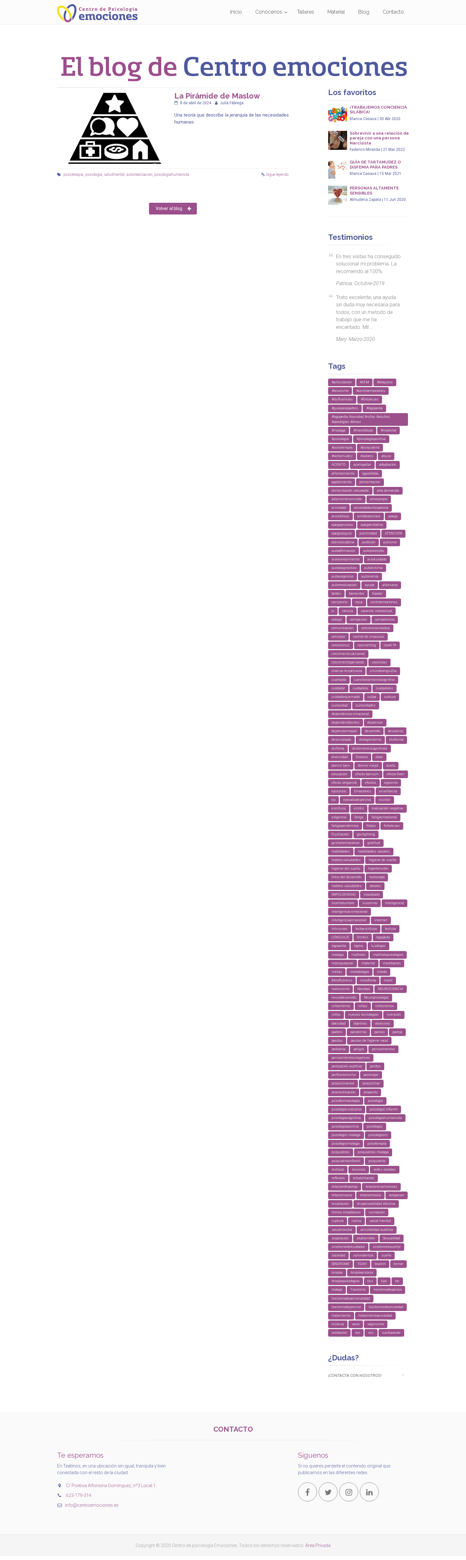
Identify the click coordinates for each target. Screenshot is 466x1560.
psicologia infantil (384, 1109)
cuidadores (384, 688)
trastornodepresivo (346, 1307)
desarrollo (372, 731)
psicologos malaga (346, 1135)
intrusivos (339, 929)
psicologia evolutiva (347, 1109)
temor (398, 1264)
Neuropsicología (376, 997)
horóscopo (377, 877)
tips (384, 1281)
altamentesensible (347, 499)
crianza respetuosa (347, 671)
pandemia (358, 1032)
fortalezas (392, 826)
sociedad (338, 1255)
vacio (355, 1324)
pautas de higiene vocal (369, 1041)
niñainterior (341, 1006)
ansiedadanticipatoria (371, 508)
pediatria (339, 1049)
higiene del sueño (346, 868)
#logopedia (374, 408)
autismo (390, 542)
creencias (379, 662)
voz (357, 1333)
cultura (390, 697)
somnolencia (363, 1255)
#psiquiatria (369, 447)
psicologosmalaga (345, 1143)
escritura (339, 808)
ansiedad (339, 508)
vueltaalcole (391, 1333)
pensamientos (383, 1049)
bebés (336, 593)
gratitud (373, 843)
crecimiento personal (348, 654)
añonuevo (390, 585)
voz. (371, 1333)
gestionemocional (345, 843)
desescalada (341, 740)
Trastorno (358, 1290)
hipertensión (378, 868)
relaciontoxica (370, 1195)
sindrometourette (387, 1247)
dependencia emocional (350, 714)
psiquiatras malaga (373, 1152)
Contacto (393, 12)
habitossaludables (346, 860)
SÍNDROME (340, 1264)
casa (359, 602)
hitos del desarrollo (346, 877)
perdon (375, 1066)
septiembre (366, 1238)
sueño (386, 1255)
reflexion (338, 1178)
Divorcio (362, 757)
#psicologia (340, 439)
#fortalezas (370, 399)
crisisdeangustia (383, 671)
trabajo (337, 1290)
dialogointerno (370, 740)
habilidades (341, 851)
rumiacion (377, 1212)
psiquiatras (341, 1152)
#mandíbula (363, 430)
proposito (371, 1092)
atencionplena (343, 542)
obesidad (339, 1023)
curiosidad (340, 705)
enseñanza (388, 791)
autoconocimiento (345, 559)
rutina (356, 1221)
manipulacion (342, 963)
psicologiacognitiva (346, 1118)
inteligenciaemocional (349, 920)
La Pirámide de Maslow (217, 95)
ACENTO (339, 465)
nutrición (394, 1015)
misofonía (368, 980)
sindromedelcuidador (348, 1247)
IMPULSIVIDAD (344, 894)
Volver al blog (169, 208)
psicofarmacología (346, 1101)
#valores (366, 456)
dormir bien (341, 766)
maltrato (358, 955)
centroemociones (384, 602)
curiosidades (366, 705)
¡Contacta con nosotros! (355, 1375)
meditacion (392, 963)
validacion (339, 1333)
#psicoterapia (342, 447)
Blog (363, 12)
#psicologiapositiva (371, 439)
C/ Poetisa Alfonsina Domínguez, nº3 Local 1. (111, 1485)
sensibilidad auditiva (376, 1230)
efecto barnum (367, 774)
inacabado (371, 894)
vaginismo (375, 1324)
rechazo (338, 1169)
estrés (359, 808)
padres (337, 1032)
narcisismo (340, 989)
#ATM (364, 382)
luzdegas (378, 946)
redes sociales (384, 1169)
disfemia (396, 740)
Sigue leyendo (277, 174)
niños (336, 1015)
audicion (368, 542)
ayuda (369, 585)
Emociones (362, 791)
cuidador (338, 688)
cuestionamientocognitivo (374, 680)
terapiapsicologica (345, 1281)
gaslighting (366, 834)
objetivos (360, 1023)
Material (336, 12)
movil (388, 980)
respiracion (340, 1204)
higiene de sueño (382, 860)
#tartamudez (342, 456)
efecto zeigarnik (344, 783)
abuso (386, 456)
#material (388, 430)
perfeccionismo (344, 1075)
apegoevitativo (372, 525)
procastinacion (343, 1083)
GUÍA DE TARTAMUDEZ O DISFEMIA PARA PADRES (375, 164)
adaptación (387, 465)
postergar (371, 1075)
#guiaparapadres (345, 408)
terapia (337, 1272)
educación (339, 774)
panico (379, 1032)
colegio (337, 619)
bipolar (377, 593)
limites (362, 937)
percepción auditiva (347, 1066)
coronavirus (341, 645)
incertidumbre (343, 903)
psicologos (375, 1126)
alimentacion (369, 482)
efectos (370, 783)
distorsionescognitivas (369, 748)
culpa (372, 697)
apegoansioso (342, 525)
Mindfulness (342, 980)
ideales (375, 886)
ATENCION (393, 533)
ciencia (347, 611)
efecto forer (396, 774)
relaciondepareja (345, 1187)
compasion (358, 619)
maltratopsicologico (388, 955)
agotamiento (342, 482)
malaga (338, 955)
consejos (338, 637)
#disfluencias (342, 399)
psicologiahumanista (171, 174)
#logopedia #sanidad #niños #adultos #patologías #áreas (361, 419)
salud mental (380, 1221)
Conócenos (268, 12)
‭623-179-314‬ (78, 1495)
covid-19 (390, 645)
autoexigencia (342, 576)
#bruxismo (340, 391)
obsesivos (382, 1023)
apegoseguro (342, 533)
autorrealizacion (139, 174)
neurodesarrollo (344, 997)
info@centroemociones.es (92, 1505)
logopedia (339, 946)
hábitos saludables (347, 886)
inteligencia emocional (349, 912)
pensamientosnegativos (351, 1058)
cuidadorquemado (346, 697)
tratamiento (341, 1316)
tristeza (338, 1324)
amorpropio (378, 499)
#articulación (342, 382)
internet (380, 920)
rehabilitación (363, 1178)
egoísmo (391, 783)
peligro (358, 1049)
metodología (359, 972)
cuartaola (339, 680)
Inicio (236, 12)
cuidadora (360, 688)
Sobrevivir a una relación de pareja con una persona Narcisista (379, 138)
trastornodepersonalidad (351, 1298)
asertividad (368, 533)
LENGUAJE (340, 937)
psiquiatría (376, 1161)
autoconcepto (373, 551)
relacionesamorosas (381, 1187)
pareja (397, 1032)
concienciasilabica (375, 628)
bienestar (356, 593)
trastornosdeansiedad (386, 1307)
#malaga (339, 430)
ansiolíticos (340, 516)
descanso (395, 731)
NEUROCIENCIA (390, 989)
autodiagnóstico (344, 568)
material (368, 963)
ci (333, 611)
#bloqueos (385, 382)
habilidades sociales (374, 851)
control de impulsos (368, 637)
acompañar (362, 465)
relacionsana (342, 1195)
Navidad (363, 989)
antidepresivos (368, 516)
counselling (367, 645)
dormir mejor (368, 766)
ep (333, 800)
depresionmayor (344, 731)
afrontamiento (343, 473)
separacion (340, 1238)
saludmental (114, 174)
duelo (390, 766)
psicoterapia (73, 174)
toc (397, 1281)
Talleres (305, 12)
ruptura (338, 1221)
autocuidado (376, 559)
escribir (385, 800)
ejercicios (339, 791)
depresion (375, 722)
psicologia (93, 174)
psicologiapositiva (345, 1126)
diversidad (340, 757)
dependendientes (345, 722)
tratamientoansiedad (375, 1316)
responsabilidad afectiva (376, 1204)
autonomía (370, 576)
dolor (379, 757)
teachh (380, 1264)
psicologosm (378, 1135)
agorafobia (370, 473)
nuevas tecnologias (363, 1015)
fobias (371, 826)
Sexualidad (391, 1238)
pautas (337, 1041)
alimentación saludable (350, 491)
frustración (340, 834)
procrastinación (344, 1092)
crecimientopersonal (348, 662)
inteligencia (394, 903)
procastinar (371, 1083)
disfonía (338, 748)
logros (358, 946)
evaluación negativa (387, 808)
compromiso (384, 619)
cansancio (339, 602)
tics (370, 1281)
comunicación (342, 628)
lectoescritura (366, 929)
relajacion (396, 1195)
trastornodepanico (387, 1290)
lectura (390, 929)
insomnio (369, 903)
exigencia (339, 817)
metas (337, 972)
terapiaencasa (362, 1272)
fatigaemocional (384, 817)
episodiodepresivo (357, 800)
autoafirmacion (343, 551)
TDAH (362, 1264)
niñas (362, 1006)
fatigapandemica (345, 826)
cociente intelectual (376, 611)
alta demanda (388, 491)
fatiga (359, 817)
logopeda (383, 937)
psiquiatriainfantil (346, 1161)
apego (393, 516)
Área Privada (318, 1545)
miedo (382, 972)
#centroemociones (370, 391)
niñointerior (384, 1006)
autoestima (373, 568)
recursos (359, 1169)
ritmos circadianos (346, 1212)
